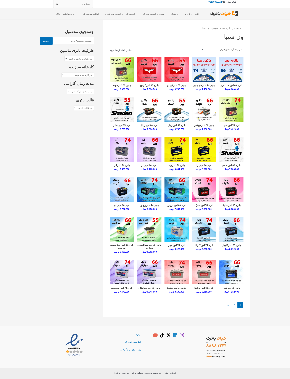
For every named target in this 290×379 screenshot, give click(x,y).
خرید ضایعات (69, 14)
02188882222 (215, 1)
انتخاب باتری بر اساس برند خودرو (120, 14)
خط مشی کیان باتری (132, 342)
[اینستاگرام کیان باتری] (181, 335)
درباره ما (188, 14)
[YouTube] (155, 335)
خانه (197, 14)
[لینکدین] (175, 335)
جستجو (46, 41)
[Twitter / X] (168, 335)
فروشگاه (175, 14)
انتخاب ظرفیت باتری (90, 14)
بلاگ (58, 14)
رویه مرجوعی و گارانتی (130, 349)
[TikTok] (162, 335)
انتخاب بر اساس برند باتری (152, 14)
